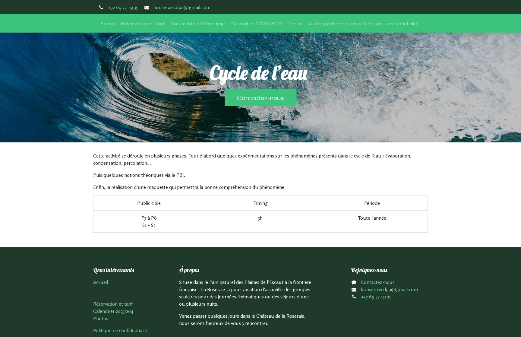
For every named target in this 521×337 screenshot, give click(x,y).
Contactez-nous (260, 97)
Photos (100, 318)
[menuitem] (108, 23)
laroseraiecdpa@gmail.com (181, 7)
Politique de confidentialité (121, 330)
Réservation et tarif (113, 304)
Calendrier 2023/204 (113, 311)
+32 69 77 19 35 (123, 7)
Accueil (100, 282)
